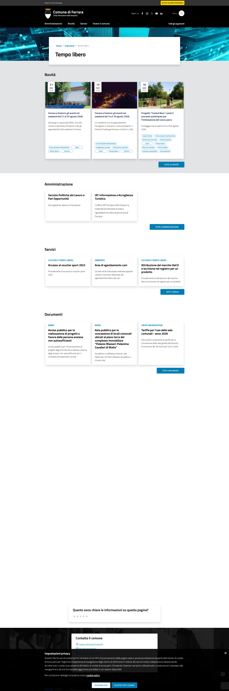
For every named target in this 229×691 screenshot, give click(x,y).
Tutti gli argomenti (176, 23)
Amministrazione (53, 23)
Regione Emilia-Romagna (53, 3)
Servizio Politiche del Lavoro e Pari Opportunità (66, 197)
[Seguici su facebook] (141, 13)
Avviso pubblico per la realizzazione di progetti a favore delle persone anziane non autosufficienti (65, 335)
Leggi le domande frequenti (91, 644)
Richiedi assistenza (87, 648)
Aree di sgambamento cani (111, 265)
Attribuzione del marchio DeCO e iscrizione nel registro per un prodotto (160, 268)
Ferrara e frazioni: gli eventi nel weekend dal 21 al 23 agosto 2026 (65, 114)
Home (59, 45)
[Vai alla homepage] (49, 13)
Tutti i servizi (172, 291)
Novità (71, 23)
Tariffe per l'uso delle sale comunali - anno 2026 (156, 332)
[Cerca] (181, 13)
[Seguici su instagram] (146, 13)
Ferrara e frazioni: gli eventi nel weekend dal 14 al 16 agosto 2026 (112, 114)
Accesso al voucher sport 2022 (66, 265)
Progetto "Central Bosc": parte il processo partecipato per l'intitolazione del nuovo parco (157, 116)
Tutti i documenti (170, 370)
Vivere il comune (101, 23)
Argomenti (69, 45)
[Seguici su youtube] (155, 13)
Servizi (83, 23)
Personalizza (101, 685)
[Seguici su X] (150, 13)
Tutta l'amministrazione (167, 226)
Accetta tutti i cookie (124, 685)
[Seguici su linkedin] (160, 13)
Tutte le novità (171, 164)
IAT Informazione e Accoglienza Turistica (114, 197)
